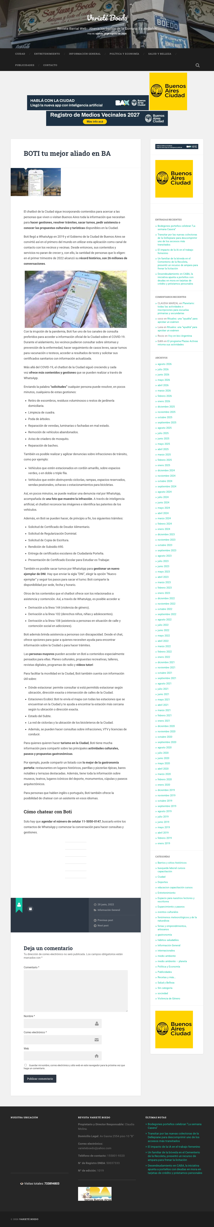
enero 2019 (164, 843)
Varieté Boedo (107, 18)
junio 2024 (163, 502)
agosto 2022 (165, 619)
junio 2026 (163, 374)
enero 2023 (164, 593)
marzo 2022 (164, 646)
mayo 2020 (164, 763)
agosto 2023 (165, 555)
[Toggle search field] (197, 65)
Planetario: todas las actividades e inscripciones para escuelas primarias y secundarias (176, 308)
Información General (85, 53)
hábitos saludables (168, 940)
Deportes (163, 882)
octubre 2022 (165, 609)
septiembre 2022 (167, 614)
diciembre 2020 (166, 726)
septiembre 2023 (167, 550)
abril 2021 (163, 704)
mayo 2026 (164, 379)
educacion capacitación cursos (175, 887)
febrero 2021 (165, 715)
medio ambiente (167, 955)
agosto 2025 (165, 427)
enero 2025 (164, 465)
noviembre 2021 (166, 667)
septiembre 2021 (167, 678)
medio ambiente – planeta (172, 961)
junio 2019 (163, 822)
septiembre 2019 (167, 806)
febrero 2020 (165, 779)
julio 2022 (163, 624)
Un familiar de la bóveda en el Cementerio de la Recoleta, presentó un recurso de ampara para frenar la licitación (178, 263)
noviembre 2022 (166, 603)
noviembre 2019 (166, 795)
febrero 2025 (165, 459)
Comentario (31, 967)
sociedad (163, 993)
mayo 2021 (164, 699)
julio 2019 (163, 816)
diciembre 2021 (166, 662)
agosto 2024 (165, 491)
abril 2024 (163, 513)
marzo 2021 (164, 710)
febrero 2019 (165, 838)
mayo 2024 (164, 507)
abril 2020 (163, 768)
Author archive (30, 909)
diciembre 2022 (166, 598)
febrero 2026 (165, 395)
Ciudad (20, 53)
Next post (103, 925)
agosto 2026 (165, 364)
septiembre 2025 (167, 422)
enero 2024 (164, 529)
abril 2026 (163, 385)
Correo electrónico (35, 1032)
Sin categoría (165, 988)
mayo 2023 (164, 571)
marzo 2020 (164, 774)
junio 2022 (163, 630)
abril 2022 (163, 640)
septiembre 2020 (167, 742)
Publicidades (24, 65)
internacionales (166, 950)
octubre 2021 (165, 672)
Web (26, 1048)
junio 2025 (163, 438)
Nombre (29, 1016)
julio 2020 (163, 752)
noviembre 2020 (166, 731)
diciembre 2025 (166, 406)
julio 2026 (163, 369)
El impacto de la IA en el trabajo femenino (174, 1146)
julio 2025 (163, 433)
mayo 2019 (164, 827)
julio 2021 (163, 688)
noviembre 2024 (166, 475)
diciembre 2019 (166, 790)
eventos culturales (168, 912)
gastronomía (165, 934)
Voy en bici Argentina (180, 335)
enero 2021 (164, 720)
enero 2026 (164, 401)
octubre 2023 (165, 545)
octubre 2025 (165, 417)
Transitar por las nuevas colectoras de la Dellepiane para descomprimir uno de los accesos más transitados (177, 239)
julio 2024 (163, 497)
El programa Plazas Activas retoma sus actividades (178, 343)
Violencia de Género (169, 998)
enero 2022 (164, 657)
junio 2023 (163, 566)
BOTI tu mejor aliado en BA (67, 153)
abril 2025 (163, 449)
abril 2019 (163, 832)
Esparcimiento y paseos (171, 906)
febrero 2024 (165, 523)
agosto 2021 (165, 683)
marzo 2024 (164, 518)
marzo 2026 (164, 390)
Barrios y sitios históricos (172, 862)
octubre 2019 (165, 800)
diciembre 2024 (166, 470)
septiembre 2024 (167, 486)
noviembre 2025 (166, 412)
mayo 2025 (164, 443)
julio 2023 (163, 561)
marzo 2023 (164, 582)
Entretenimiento (47, 53)
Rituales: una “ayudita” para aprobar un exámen (177, 320)
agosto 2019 (165, 811)
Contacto (50, 65)
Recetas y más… (167, 977)
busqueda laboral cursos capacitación (171, 870)
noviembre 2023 (166, 539)
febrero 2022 (165, 651)
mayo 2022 (164, 635)
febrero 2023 (165, 587)
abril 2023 (163, 577)
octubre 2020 (165, 736)
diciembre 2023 (166, 534)
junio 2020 (163, 758)
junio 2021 (163, 694)
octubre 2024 (165, 481)
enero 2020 (164, 784)
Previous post (105, 920)
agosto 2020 (165, 747)
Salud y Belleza (159, 53)
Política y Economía (124, 53)
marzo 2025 (164, 454)
